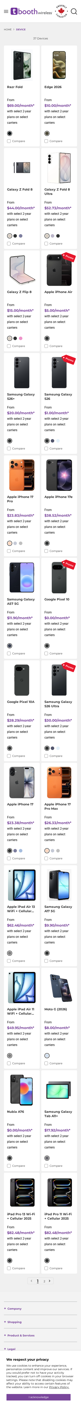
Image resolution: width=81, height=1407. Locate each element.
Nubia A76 (15, 1112)
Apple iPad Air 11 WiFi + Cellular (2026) (20, 1011)
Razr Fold (15, 87)
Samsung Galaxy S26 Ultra (58, 704)
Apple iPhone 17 (20, 804)
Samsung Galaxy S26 (58, 397)
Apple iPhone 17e (58, 497)
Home (8, 29)
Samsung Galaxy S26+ (21, 397)
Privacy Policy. (59, 1387)
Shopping (14, 1322)
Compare (18, 141)
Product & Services (20, 1335)
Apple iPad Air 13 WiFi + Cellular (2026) (21, 909)
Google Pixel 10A (20, 702)
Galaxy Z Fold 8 (20, 189)
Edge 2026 (53, 87)
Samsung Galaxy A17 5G (58, 909)
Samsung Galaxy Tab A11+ (58, 1114)
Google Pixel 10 (56, 599)
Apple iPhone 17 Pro (20, 499)
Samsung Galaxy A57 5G (21, 601)
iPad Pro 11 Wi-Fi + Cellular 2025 (58, 1216)
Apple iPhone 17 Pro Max (57, 806)
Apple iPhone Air (58, 292)
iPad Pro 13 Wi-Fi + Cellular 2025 (21, 1216)
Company (14, 1308)
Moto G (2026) (55, 1009)
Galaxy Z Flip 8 (19, 292)
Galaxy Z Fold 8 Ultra (57, 192)
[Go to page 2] (49, 1281)
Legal (11, 1349)
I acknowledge (39, 1397)
